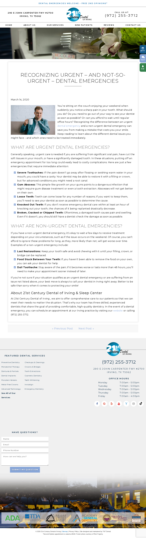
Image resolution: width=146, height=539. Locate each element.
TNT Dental (107, 531)
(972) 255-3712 (121, 14)
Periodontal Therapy (10, 367)
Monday (102, 382)
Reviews (109, 25)
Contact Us (133, 25)
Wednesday (104, 389)
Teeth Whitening (32, 380)
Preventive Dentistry (10, 362)
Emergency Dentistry (34, 389)
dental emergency (68, 126)
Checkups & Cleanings (34, 362)
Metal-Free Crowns (9, 384)
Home (8, 25)
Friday (101, 396)
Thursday (103, 392)
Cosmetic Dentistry (33, 376)
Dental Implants (8, 376)
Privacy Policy (74, 531)
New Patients (84, 25)
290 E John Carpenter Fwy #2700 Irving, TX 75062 (30, 14)
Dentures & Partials (10, 371)
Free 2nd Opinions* (94, 3)
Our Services (55, 25)
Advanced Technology (11, 389)
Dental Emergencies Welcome (59, 3)
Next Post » (86, 328)
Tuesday (103, 386)
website (118, 310)
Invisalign (29, 384)
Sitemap (65, 531)
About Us (30, 25)
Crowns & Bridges (32, 367)
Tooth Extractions (32, 371)
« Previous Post (62, 328)
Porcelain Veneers (9, 380)
